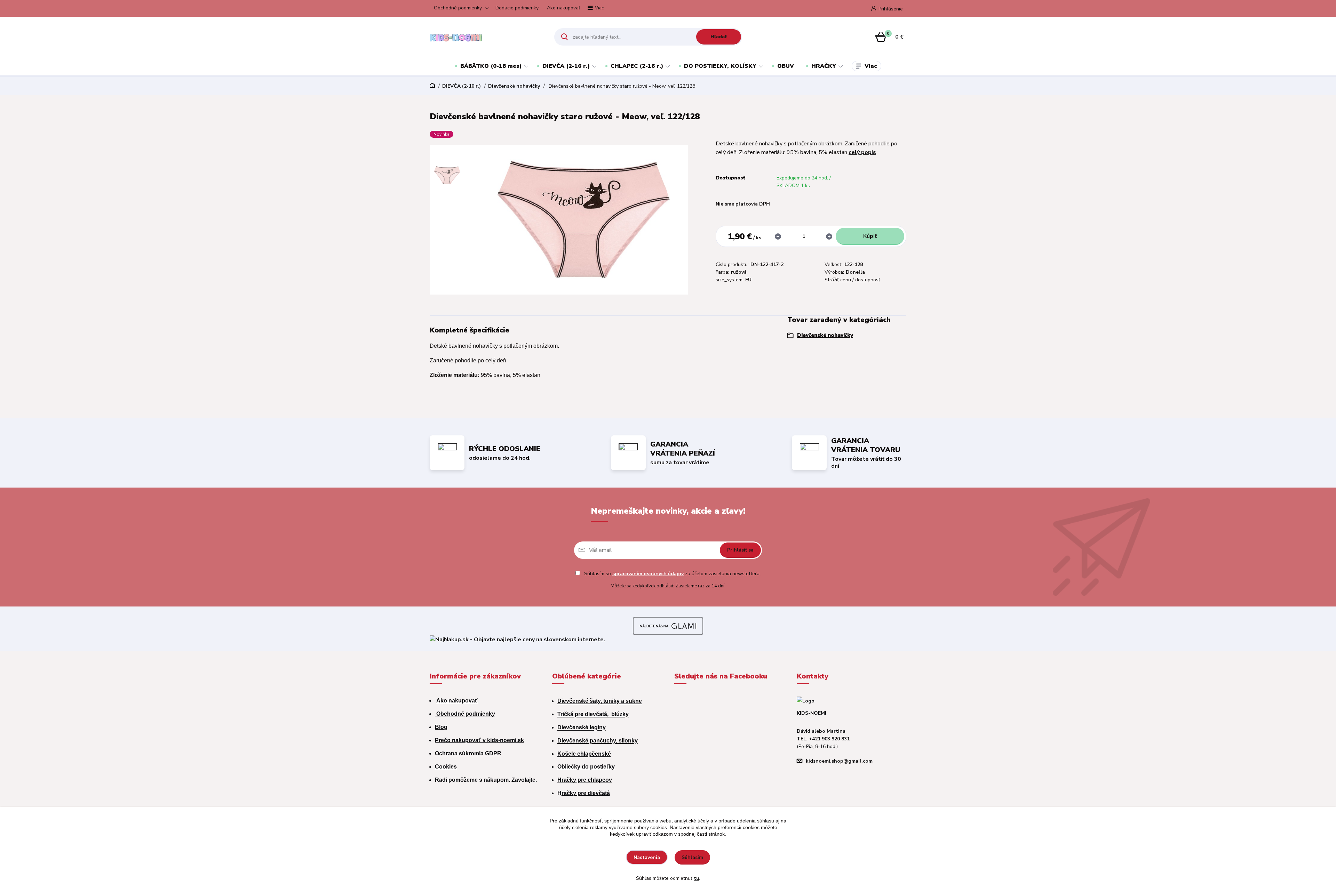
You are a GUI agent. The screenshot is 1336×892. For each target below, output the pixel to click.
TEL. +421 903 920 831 (823, 739)
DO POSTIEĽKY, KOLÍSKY (720, 66)
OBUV (785, 66)
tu (696, 878)
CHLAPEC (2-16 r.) (637, 66)
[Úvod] (486, 37)
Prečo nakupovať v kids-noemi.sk (479, 740)
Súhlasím (692, 857)
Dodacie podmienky (517, 8)
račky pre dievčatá (586, 793)
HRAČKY (823, 66)
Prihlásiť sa (740, 550)
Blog (441, 727)
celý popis (862, 152)
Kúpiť (870, 236)
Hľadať (718, 36)
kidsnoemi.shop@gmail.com (839, 761)
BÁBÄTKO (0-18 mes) (491, 66)
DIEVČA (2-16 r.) (566, 66)
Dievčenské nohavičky (514, 86)
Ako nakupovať (563, 8)
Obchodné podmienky (458, 8)
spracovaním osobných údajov (648, 573)
